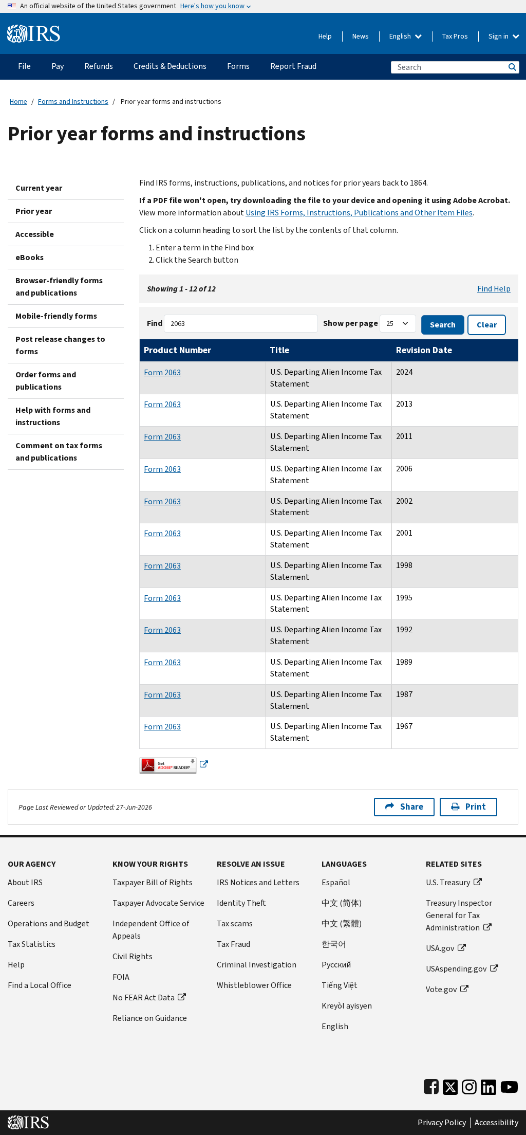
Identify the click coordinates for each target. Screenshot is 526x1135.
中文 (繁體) (342, 923)
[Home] (33, 29)
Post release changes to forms (60, 345)
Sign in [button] (499, 36)
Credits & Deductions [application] (170, 66)
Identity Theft (241, 903)
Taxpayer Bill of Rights (152, 882)
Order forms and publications (45, 380)
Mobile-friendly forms (56, 315)
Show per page (350, 323)
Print (475, 807)
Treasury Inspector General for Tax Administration (459, 915)
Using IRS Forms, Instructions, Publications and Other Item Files (359, 212)
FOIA (120, 977)
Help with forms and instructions (52, 416)
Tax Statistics (31, 944)
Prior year (33, 211)
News (360, 36)
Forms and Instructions (73, 101)
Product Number (177, 350)
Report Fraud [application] (293, 66)
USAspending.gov (456, 968)
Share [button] (411, 807)
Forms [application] (238, 66)
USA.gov (440, 948)
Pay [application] (57, 66)
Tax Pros (455, 36)
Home (18, 101)
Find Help (494, 288)
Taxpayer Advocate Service (158, 903)
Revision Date (424, 350)
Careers (21, 903)
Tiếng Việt (340, 985)
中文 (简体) (342, 903)
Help (325, 36)
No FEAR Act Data (143, 997)
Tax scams (235, 923)
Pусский (336, 964)
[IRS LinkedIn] (488, 1084)
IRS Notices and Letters (258, 882)
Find (154, 323)
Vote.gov (441, 989)
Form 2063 (162, 372)
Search (511, 67)
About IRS (25, 882)
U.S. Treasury (448, 882)
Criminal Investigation (256, 964)
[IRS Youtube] (509, 1084)
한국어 (334, 944)
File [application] (24, 66)
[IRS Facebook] (431, 1084)
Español (336, 882)
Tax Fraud (233, 944)
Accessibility (496, 1123)
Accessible (34, 234)
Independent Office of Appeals (151, 929)
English (400, 36)
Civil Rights (132, 956)
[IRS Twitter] (450, 1084)
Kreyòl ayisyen (347, 1005)
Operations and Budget (48, 923)
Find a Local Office (39, 985)
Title (279, 350)
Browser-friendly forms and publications (59, 286)
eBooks (29, 257)
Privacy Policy (442, 1123)
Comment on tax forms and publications (58, 451)
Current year (38, 187)
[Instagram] (469, 1084)
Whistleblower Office (254, 985)
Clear (487, 324)
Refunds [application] (98, 66)
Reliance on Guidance (149, 1018)
